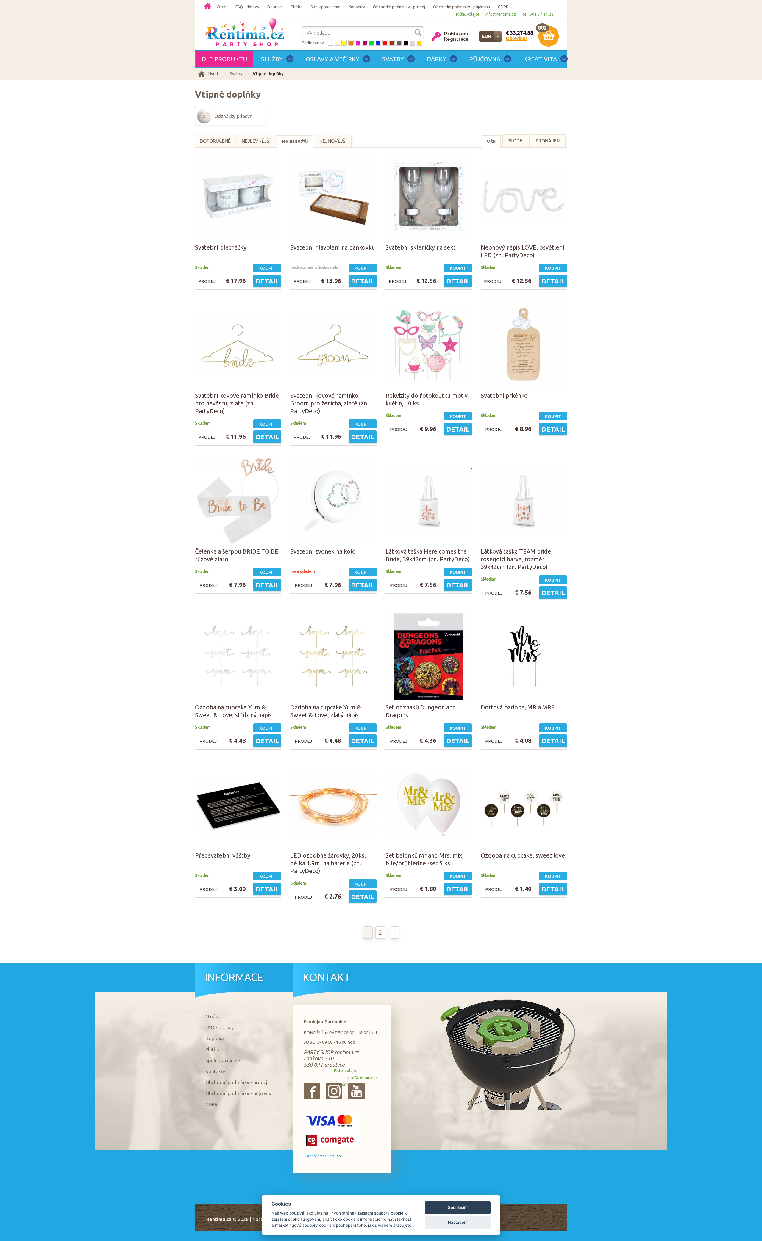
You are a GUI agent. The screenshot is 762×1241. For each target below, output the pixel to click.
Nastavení (457, 1222)
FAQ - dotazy (247, 6)
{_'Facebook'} (312, 1091)
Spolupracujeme (325, 6)
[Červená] (385, 43)
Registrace (456, 39)
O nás (222, 6)
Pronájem (548, 140)
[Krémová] (337, 43)
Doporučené (215, 141)
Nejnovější (333, 141)
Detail (267, 281)
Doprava (275, 6)
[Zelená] (371, 43)
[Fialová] (364, 43)
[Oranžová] (351, 43)
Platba (296, 6)
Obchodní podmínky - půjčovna (461, 6)
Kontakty (357, 6)
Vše (491, 141)
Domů (207, 6)
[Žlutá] (344, 43)
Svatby (236, 73)
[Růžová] (357, 43)
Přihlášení (456, 33)
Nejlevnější (256, 141)
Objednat (516, 38)
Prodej (516, 140)
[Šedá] (399, 43)
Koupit (267, 268)
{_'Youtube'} (356, 1091)
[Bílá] (330, 43)
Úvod (213, 73)
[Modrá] (378, 43)
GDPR (503, 6)
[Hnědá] (392, 43)
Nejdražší (295, 141)
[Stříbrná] (412, 43)
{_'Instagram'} (334, 1091)
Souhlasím (458, 1207)
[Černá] (405, 43)
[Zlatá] (419, 43)
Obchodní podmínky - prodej (399, 6)
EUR (486, 36)
